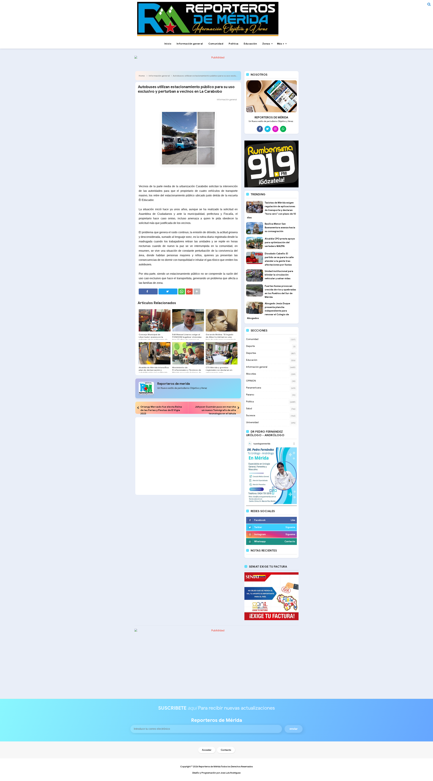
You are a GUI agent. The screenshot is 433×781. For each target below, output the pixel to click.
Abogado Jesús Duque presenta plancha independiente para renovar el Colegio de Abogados (268, 311)
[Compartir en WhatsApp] (181, 291)
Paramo (250, 394)
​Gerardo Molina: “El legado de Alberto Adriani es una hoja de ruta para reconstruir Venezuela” (221, 338)
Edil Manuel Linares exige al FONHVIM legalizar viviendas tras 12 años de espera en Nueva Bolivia (187, 338)
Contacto (226, 750)
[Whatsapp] (283, 129)
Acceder (207, 750)
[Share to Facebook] (148, 291)
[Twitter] (268, 129)
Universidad (252, 422)
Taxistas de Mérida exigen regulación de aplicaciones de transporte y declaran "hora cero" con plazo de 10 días (271, 210)
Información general (159, 75)
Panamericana (253, 387)
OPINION (251, 380)
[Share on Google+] (189, 291)
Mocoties (251, 373)
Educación (251, 360)
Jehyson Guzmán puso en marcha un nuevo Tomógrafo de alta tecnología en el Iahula (215, 410)
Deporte (250, 346)
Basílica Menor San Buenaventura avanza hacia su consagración (280, 227)
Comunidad (252, 339)
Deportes (251, 353)
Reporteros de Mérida (210, 766)
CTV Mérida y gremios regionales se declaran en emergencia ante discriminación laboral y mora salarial (221, 372)
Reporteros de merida (173, 384)
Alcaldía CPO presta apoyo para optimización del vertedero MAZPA (280, 242)
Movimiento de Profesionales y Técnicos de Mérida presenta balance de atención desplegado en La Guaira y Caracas (186, 372)
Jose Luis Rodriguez (230, 772)
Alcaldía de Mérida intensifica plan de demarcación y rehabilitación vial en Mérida (154, 370)
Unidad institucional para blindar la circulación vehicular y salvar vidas (279, 275)
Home (142, 75)
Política (250, 401)
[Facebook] (260, 129)
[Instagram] (275, 129)
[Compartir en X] (167, 291)
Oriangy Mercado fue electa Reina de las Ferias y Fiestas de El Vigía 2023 (161, 410)
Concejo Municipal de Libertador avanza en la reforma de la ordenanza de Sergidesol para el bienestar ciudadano (153, 339)
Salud (249, 408)
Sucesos (250, 415)
